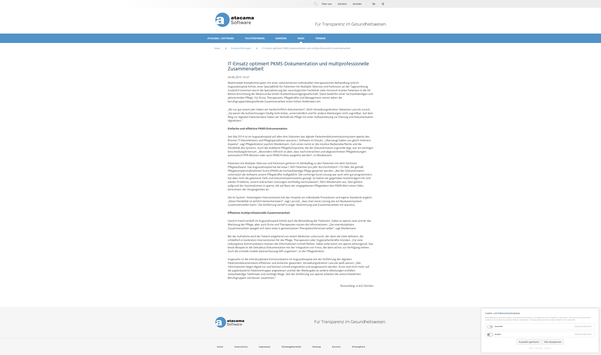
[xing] (382, 4)
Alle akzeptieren (552, 341)
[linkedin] (373, 4)
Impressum (547, 348)
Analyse (498, 334)
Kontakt (531, 348)
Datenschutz (539, 348)
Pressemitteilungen (241, 48)
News (217, 48)
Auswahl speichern (529, 341)
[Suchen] (315, 4)
